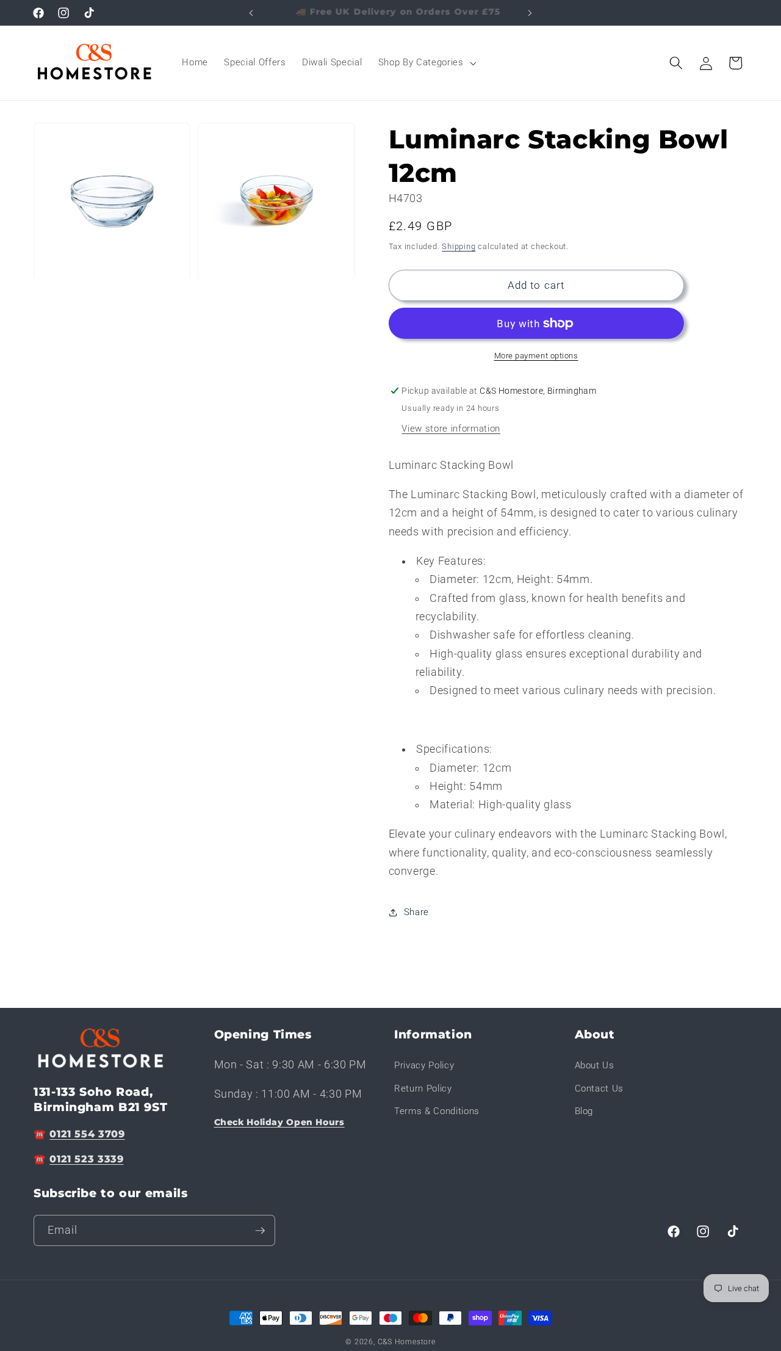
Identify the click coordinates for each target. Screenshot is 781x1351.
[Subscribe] (260, 1231)
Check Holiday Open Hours (279, 1123)
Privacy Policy (424, 1065)
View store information (450, 428)
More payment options (536, 355)
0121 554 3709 (86, 1134)
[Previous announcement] (251, 13)
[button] (426, 63)
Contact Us (599, 1088)
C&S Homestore (407, 1342)
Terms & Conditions (437, 1111)
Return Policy (423, 1088)
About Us (594, 1065)
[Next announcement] (530, 13)
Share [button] (416, 912)
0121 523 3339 (86, 1159)
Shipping (458, 246)
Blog (584, 1111)
